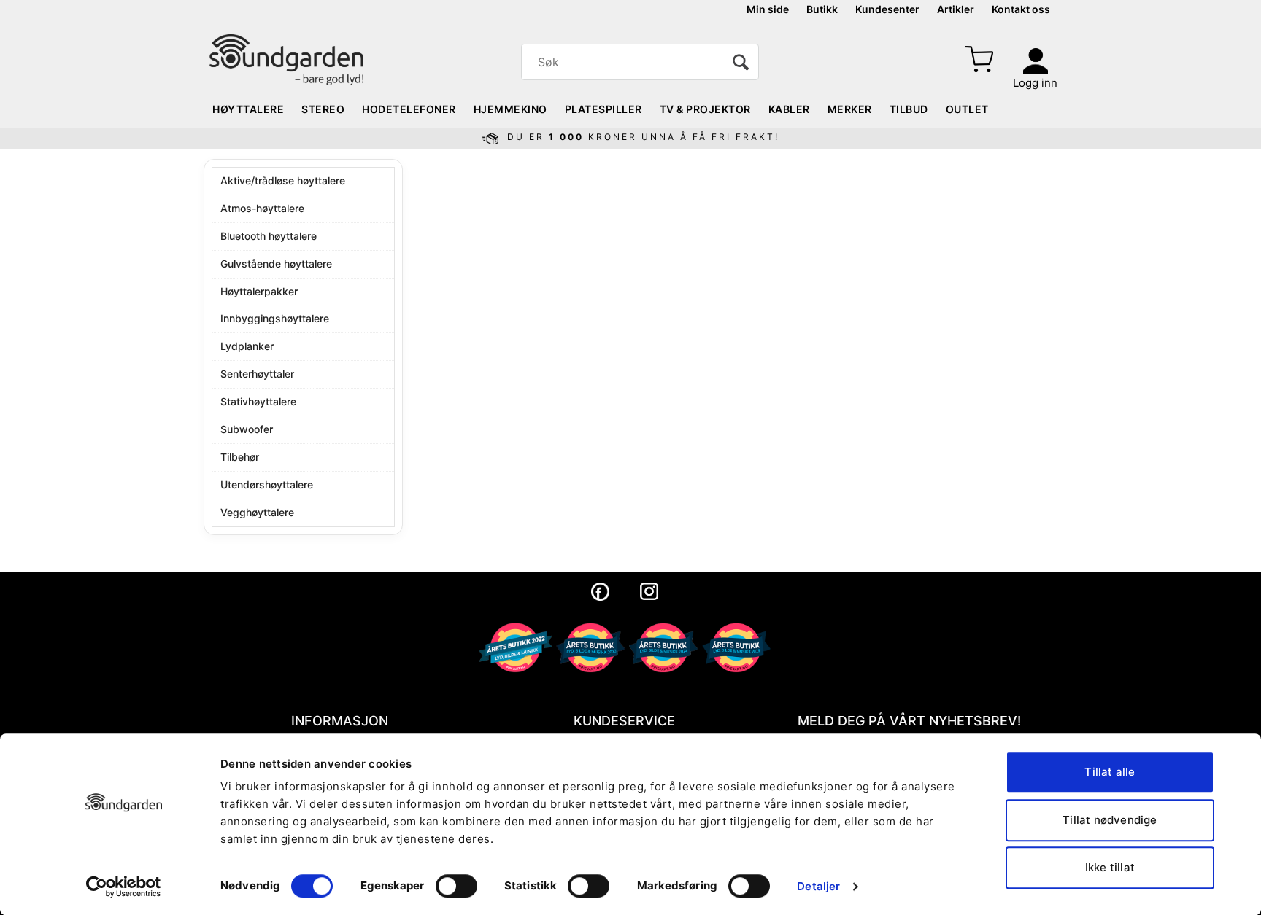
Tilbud (909, 109)
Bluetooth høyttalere (268, 236)
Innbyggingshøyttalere (274, 318)
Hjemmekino (510, 109)
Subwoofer (246, 429)
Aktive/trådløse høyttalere (282, 180)
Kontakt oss (1021, 9)
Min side (768, 9)
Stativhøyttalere (258, 401)
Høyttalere (248, 109)
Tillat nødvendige (1110, 820)
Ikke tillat (1110, 867)
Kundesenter (887, 9)
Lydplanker (247, 346)
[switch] (456, 886)
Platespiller (603, 109)
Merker (850, 109)
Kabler (789, 109)
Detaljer (818, 886)
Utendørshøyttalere (266, 484)
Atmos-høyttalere (262, 208)
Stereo (322, 109)
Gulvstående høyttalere (276, 263)
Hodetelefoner (409, 109)
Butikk (822, 9)
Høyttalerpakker (259, 291)
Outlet (967, 109)
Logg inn (1035, 83)
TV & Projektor (705, 109)
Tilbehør (239, 457)
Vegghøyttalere (257, 512)
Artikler (955, 9)
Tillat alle (1109, 772)
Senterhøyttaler (257, 373)
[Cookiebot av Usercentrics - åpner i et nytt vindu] (124, 887)
